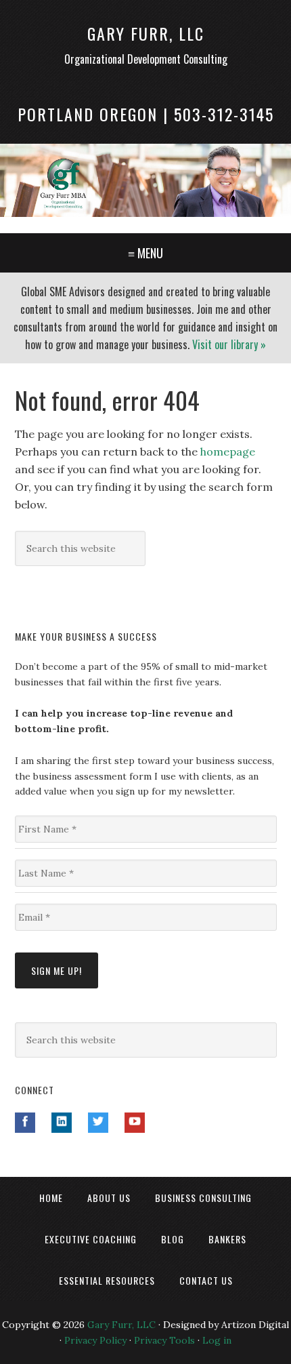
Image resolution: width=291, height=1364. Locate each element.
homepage (227, 451)
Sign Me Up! (56, 970)
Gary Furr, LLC (145, 33)
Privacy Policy (95, 1340)
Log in (216, 1340)
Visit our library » (229, 344)
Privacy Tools (164, 1340)
